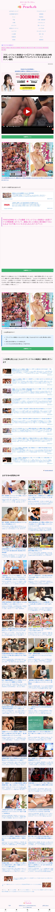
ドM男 (4, 49)
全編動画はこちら (27, 136)
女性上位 (24, 47)
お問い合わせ (45, 905)
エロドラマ (30, 47)
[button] (51, 463)
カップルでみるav (38, 47)
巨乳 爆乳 (46, 47)
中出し (4, 47)
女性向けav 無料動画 (16, 47)
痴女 (9, 47)
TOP (10, 905)
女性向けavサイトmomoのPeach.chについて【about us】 (27, 906)
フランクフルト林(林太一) (8, 45)
